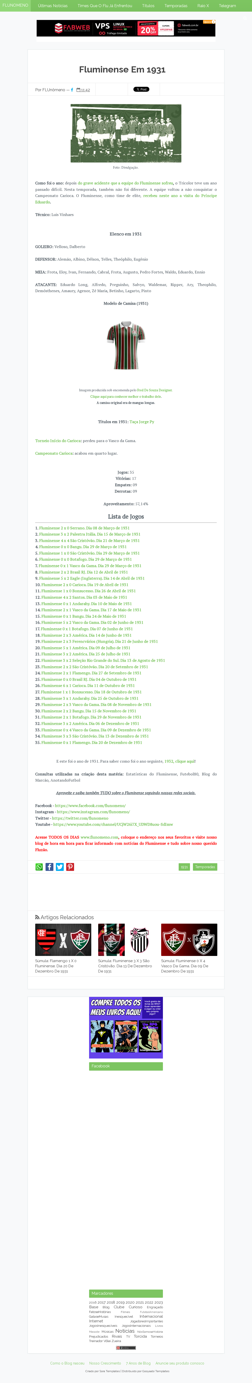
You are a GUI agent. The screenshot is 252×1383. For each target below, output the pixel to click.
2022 (149, 1302)
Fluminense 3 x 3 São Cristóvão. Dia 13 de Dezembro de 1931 (95, 736)
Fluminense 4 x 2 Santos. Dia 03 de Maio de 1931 (84, 597)
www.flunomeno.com (99, 837)
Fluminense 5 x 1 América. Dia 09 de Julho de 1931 (85, 647)
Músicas (107, 1331)
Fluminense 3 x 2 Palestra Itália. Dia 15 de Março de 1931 (90, 534)
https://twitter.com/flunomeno (80, 818)
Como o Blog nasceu (67, 1363)
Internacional (151, 1316)
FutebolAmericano (151, 1312)
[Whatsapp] (39, 870)
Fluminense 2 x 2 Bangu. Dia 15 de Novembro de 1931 (88, 711)
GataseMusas (98, 1316)
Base (93, 1307)
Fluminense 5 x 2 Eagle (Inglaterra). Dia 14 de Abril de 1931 (92, 578)
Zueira (116, 1341)
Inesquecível (124, 1316)
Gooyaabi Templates (155, 1371)
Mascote (94, 1331)
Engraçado (155, 1307)
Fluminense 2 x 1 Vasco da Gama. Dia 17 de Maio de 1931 (91, 609)
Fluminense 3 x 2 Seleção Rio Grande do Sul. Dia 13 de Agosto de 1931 (103, 660)
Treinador (96, 1341)
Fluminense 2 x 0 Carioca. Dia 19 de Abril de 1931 (84, 584)
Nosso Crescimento (105, 1363)
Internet (96, 1321)
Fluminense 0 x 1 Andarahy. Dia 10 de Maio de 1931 (86, 603)
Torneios (157, 1336)
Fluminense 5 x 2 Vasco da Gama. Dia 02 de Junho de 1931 (92, 622)
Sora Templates (109, 1371)
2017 (102, 1302)
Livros (159, 1326)
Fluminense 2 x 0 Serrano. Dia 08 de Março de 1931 (84, 528)
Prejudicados (98, 1336)
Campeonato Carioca (53, 453)
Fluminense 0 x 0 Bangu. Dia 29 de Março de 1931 (83, 546)
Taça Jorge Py (141, 421)
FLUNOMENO (15, 5)
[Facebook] (49, 870)
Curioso (135, 1307)
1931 (184, 867)
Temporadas (205, 867)
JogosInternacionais (136, 1326)
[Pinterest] (70, 870)
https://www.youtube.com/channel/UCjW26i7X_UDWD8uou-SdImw (113, 824)
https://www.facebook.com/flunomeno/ (90, 805)
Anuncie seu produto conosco (180, 1363)
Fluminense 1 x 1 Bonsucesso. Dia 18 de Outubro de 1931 (91, 692)
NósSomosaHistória (150, 1331)
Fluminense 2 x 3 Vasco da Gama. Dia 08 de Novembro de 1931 (96, 704)
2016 (93, 1302)
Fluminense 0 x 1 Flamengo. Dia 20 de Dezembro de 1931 (91, 742)
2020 (130, 1302)
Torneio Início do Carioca (57, 440)
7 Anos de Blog (138, 1363)
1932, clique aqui (179, 761)
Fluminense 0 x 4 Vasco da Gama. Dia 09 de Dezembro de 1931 (96, 730)
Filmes (125, 1312)
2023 (159, 1302)
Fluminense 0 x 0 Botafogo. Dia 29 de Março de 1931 (85, 559)
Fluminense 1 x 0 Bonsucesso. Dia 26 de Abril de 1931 (88, 590)
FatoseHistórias (100, 1312)
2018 (111, 1302)
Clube (119, 1307)
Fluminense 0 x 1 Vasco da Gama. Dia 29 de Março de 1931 (90, 565)
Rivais (117, 1336)
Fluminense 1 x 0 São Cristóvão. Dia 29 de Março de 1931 (89, 553)
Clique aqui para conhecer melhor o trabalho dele (125, 397)
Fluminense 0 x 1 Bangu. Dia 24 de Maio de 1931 (83, 616)
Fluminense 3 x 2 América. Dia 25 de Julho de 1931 (85, 654)
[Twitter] (60, 870)
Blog (106, 1307)
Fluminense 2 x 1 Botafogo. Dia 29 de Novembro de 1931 (91, 717)
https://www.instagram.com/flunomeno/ (93, 811)
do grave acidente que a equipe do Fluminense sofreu (125, 183)
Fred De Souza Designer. (155, 390)
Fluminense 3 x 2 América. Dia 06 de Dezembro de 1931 (90, 723)
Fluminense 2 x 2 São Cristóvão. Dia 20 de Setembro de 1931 (94, 666)
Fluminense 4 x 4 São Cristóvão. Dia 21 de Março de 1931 (89, 540)
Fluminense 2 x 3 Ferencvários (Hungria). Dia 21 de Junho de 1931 (99, 641)
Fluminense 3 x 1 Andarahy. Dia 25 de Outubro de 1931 (90, 698)
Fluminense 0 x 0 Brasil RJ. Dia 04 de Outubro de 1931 (89, 679)
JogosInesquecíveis (103, 1326)
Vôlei (107, 1341)
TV (128, 1336)
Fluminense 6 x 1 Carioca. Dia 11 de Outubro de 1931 (88, 685)
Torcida (140, 1336)
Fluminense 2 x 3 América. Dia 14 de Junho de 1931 (86, 635)
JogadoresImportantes (146, 1321)
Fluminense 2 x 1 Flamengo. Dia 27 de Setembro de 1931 (91, 673)
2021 (140, 1302)
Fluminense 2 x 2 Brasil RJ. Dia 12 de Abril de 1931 (83, 572)
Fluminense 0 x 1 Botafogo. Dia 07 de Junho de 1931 (87, 628)
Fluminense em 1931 (122, 69)
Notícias (125, 1331)
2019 (120, 1302)
